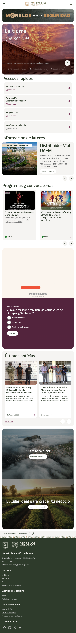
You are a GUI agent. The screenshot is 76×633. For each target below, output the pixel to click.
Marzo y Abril (17, 322)
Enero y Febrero (18, 317)
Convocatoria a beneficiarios (12, 616)
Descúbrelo (12, 333)
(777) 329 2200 (8, 561)
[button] (71, 4)
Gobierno (5, 575)
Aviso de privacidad (9, 613)
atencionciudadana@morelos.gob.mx (15, 565)
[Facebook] (4, 627)
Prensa (4, 595)
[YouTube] (20, 627)
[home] (37, 3)
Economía (5, 582)
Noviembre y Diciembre (21, 327)
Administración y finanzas (11, 585)
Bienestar (5, 578)
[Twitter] (15, 627)
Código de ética (7, 609)
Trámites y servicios (9, 599)
